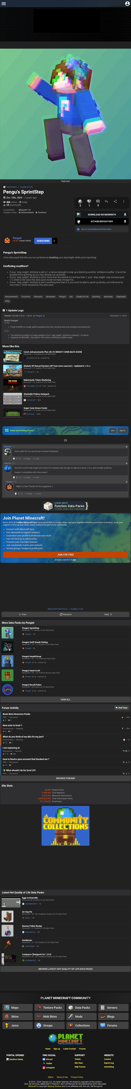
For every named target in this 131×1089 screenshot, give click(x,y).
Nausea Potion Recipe (32, 926)
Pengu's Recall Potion (31, 685)
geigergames (30, 932)
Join (113, 430)
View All (65, 699)
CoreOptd (30, 358)
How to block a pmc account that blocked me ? (26, 759)
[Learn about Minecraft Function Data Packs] (65, 506)
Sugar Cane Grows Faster (35, 408)
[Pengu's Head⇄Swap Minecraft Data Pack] (11, 661)
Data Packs (12, 187)
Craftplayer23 (30, 960)
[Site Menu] (3, 3)
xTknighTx (31, 372)
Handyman (27, 940)
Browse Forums (65, 778)
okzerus (7, 463)
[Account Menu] (127, 3)
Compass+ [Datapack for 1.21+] (36, 954)
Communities (8, 729)
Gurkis (27, 918)
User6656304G (31, 904)
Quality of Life (26, 187)
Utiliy (7, 301)
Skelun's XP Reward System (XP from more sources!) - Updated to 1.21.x (57, 366)
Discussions (7, 751)
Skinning (19, 740)
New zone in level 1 (12, 725)
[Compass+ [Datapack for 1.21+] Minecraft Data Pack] (11, 959)
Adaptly (123, 717)
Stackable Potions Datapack (36, 394)
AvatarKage (29, 946)
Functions (26, 297)
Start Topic (122, 708)
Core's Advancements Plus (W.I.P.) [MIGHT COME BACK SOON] (53, 352)
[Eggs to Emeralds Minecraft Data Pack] (11, 902)
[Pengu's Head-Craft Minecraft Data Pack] (11, 675)
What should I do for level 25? (21, 770)
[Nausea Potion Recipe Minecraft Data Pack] (11, 931)
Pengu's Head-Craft (31, 670)
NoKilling (30, 414)
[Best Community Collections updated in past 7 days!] (65, 845)
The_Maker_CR (32, 386)
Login (73, 560)
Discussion (13, 717)
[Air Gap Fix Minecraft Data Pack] (11, 916)
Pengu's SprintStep (30, 628)
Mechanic (38, 297)
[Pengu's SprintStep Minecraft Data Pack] (11, 633)
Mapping (19, 729)
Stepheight (121, 297)
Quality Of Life (82, 297)
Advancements (11, 297)
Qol (71, 297)
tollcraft (7, 447)
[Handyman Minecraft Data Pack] (11, 945)
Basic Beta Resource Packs (16, 714)
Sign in (122, 430)
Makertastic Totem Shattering (37, 380)
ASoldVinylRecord (123, 729)
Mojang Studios (54, 1086)
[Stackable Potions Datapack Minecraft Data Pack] (12, 398)
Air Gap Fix (27, 912)
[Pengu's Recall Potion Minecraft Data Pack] (11, 689)
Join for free (65, 554)
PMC (5, 717)
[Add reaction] (20, 458)
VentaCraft (31, 400)
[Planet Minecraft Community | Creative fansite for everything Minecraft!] (65, 1038)
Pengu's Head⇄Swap (31, 656)
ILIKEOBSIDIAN (124, 740)
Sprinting (96, 297)
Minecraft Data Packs (58, 609)
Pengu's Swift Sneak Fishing (35, 642)
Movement (50, 297)
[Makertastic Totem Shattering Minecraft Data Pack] (12, 385)
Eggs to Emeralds (30, 898)
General (18, 751)
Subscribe (43, 240)
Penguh (17, 238)
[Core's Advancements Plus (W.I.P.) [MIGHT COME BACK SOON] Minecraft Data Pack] (12, 356)
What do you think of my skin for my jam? (23, 736)
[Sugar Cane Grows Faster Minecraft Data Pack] (12, 412)
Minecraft (32, 1086)
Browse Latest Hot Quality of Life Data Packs (66, 969)
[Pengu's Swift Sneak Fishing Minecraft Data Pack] (11, 647)
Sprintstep (108, 297)
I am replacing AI (11, 748)
